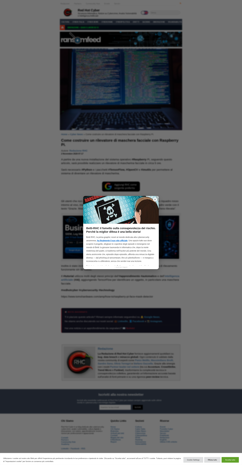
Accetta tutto (230, 460)
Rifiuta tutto (212, 460)
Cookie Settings (193, 460)
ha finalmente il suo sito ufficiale (112, 241)
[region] (121, 459)
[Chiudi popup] (155, 199)
